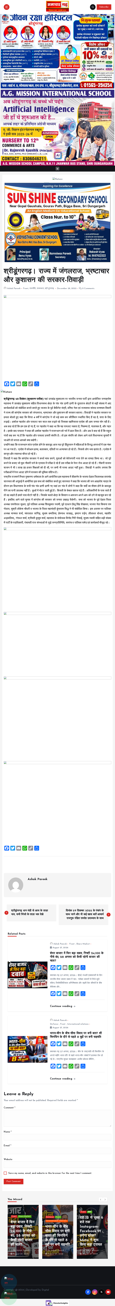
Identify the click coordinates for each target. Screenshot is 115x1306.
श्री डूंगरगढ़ (49, 288)
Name (8, 1132)
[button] (101, 1199)
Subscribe (103, 7)
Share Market (83, 944)
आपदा (20, 1216)
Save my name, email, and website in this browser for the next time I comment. (50, 1173)
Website (8, 1159)
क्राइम (61, 1208)
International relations (77, 1024)
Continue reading (61, 1006)
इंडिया (55, 1208)
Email (7, 1146)
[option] (23, 1232)
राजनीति (32, 288)
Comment (9, 1108)
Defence (54, 1024)
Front (25, 288)
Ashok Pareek (14, 288)
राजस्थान (40, 288)
